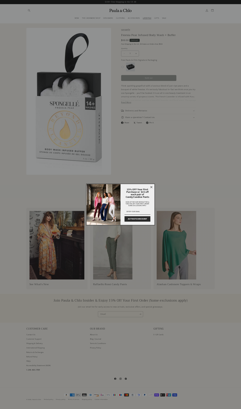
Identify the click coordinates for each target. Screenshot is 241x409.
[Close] (151, 187)
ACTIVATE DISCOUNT (137, 219)
